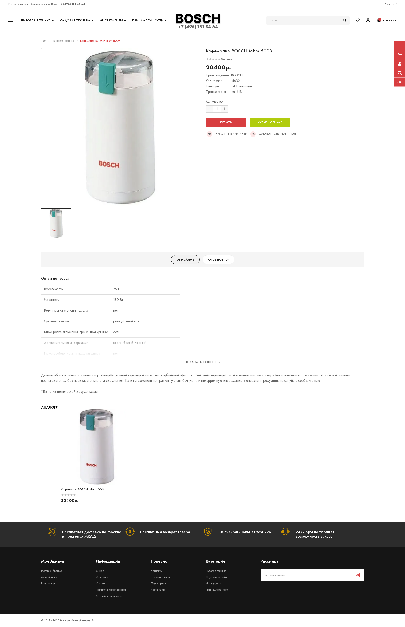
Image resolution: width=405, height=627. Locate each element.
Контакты (156, 571)
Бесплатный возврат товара (165, 532)
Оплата (100, 583)
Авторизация (49, 577)
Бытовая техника (63, 40)
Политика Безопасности (111, 590)
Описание (185, 259)
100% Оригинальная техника (244, 532)
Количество (214, 101)
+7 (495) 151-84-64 (198, 27)
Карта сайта (158, 590)
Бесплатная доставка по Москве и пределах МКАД (91, 534)
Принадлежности (217, 590)
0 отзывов (226, 59)
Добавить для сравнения (277, 134)
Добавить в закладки (231, 134)
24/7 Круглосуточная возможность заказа (315, 534)
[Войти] (368, 20)
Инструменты (214, 583)
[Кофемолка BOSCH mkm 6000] (96, 447)
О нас (100, 571)
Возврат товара (160, 577)
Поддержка (158, 583)
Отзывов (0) (218, 259)
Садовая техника (217, 577)
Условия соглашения (109, 596)
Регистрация (48, 583)
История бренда (51, 571)
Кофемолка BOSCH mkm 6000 (82, 489)
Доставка (102, 577)
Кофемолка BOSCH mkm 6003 (100, 40)
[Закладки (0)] (358, 20)
